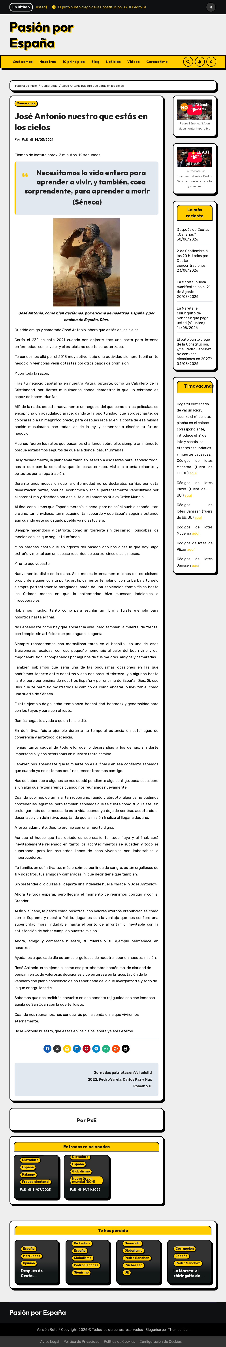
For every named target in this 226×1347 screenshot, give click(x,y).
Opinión (29, 1263)
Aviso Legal (49, 1341)
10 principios (74, 61)
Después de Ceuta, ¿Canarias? (32, 1275)
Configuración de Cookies (160, 1341)
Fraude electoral (35, 1182)
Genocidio (133, 1243)
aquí (193, 473)
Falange (28, 1174)
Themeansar (178, 1330)
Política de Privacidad (82, 1341)
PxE (25, 139)
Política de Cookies (119, 1341)
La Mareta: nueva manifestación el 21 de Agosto (193, 287)
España (28, 1167)
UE (127, 1272)
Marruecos (31, 1256)
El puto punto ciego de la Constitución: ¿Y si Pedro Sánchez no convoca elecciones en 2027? (194, 349)
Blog (95, 61)
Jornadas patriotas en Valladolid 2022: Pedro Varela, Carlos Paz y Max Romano (120, 1079)
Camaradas (26, 103)
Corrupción (185, 1249)
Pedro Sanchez (86, 1265)
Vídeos (133, 61)
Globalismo (81, 1171)
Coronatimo (157, 61)
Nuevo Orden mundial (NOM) (83, 1180)
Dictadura (30, 1160)
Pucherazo (133, 1265)
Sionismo (81, 1272)
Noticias (113, 61)
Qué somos (23, 61)
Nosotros (48, 61)
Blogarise (153, 1330)
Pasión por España (41, 34)
